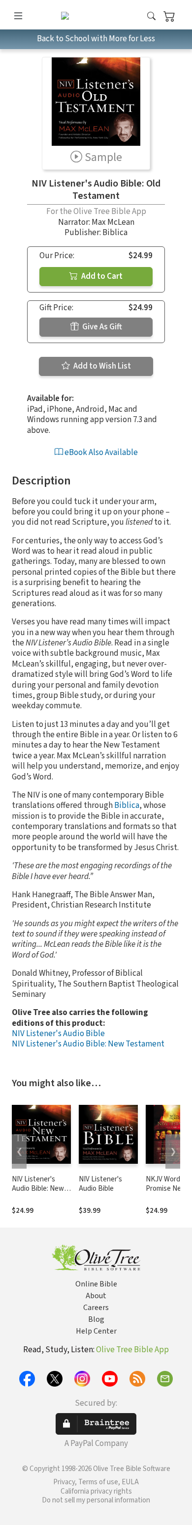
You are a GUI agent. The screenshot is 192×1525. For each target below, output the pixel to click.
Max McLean (113, 222)
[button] (151, 16)
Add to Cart (101, 276)
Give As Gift (101, 327)
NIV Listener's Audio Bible (58, 1034)
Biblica (126, 805)
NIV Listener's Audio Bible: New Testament (88, 1044)
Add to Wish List (101, 366)
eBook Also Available (100, 452)
